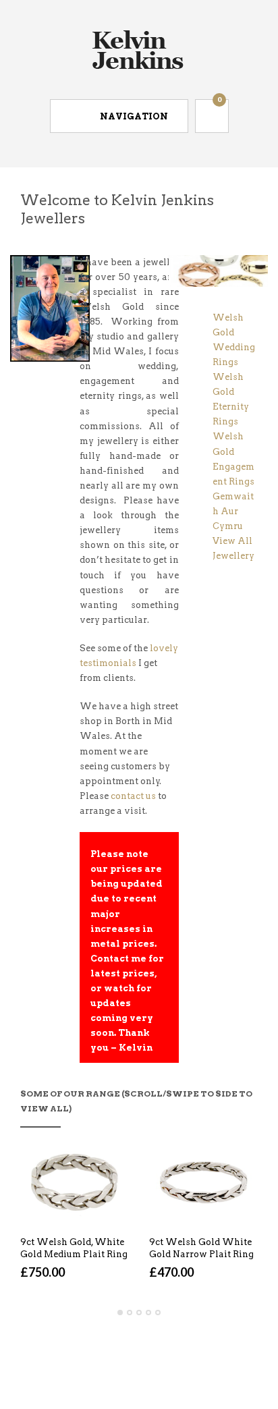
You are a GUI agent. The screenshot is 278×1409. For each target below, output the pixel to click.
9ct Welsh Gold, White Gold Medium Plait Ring (74, 1248)
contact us (133, 796)
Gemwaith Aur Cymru (233, 511)
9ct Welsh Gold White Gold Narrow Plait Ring (201, 1248)
